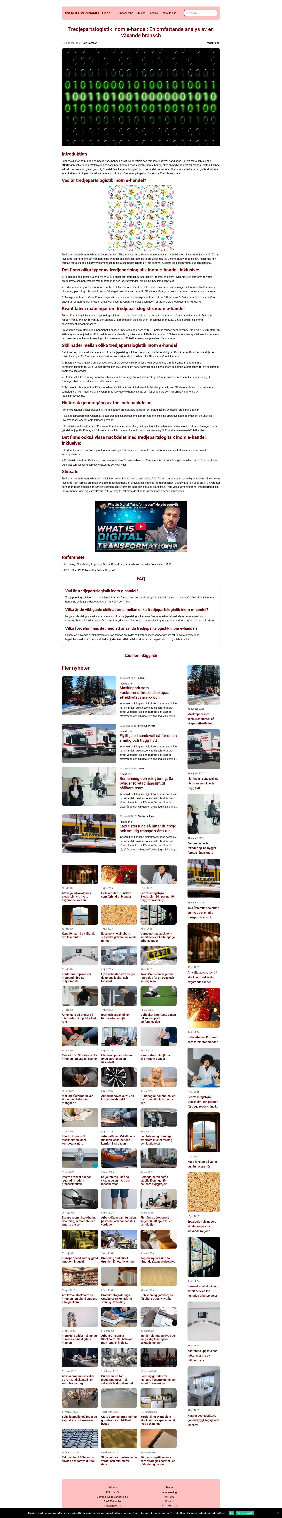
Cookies (153, 13)
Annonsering (126, 13)
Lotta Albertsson (146, 725)
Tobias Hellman (146, 816)
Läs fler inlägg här (141, 655)
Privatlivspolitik (245, 1513)
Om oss (140, 13)
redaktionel (213, 43)
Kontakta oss (168, 13)
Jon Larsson (90, 43)
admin (141, 678)
